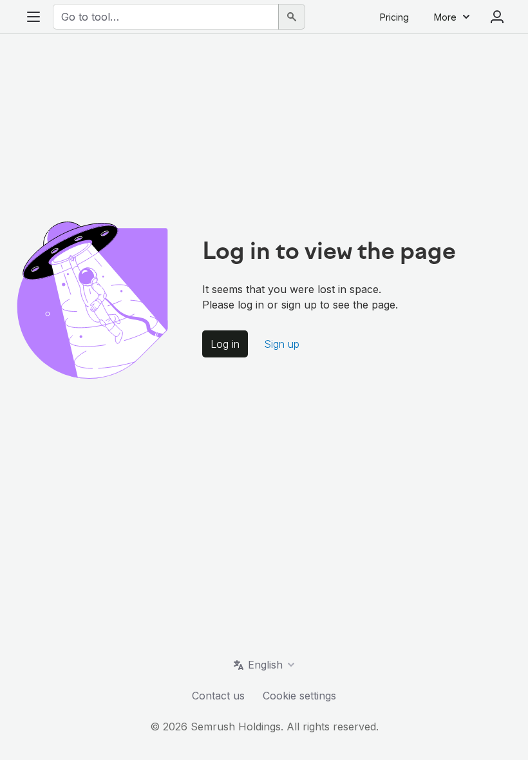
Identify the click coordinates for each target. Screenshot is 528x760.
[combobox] (165, 17)
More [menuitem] (445, 17)
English (265, 664)
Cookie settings (299, 695)
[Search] (291, 17)
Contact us (218, 695)
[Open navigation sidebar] (33, 17)
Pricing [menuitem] (394, 17)
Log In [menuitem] (497, 16)
